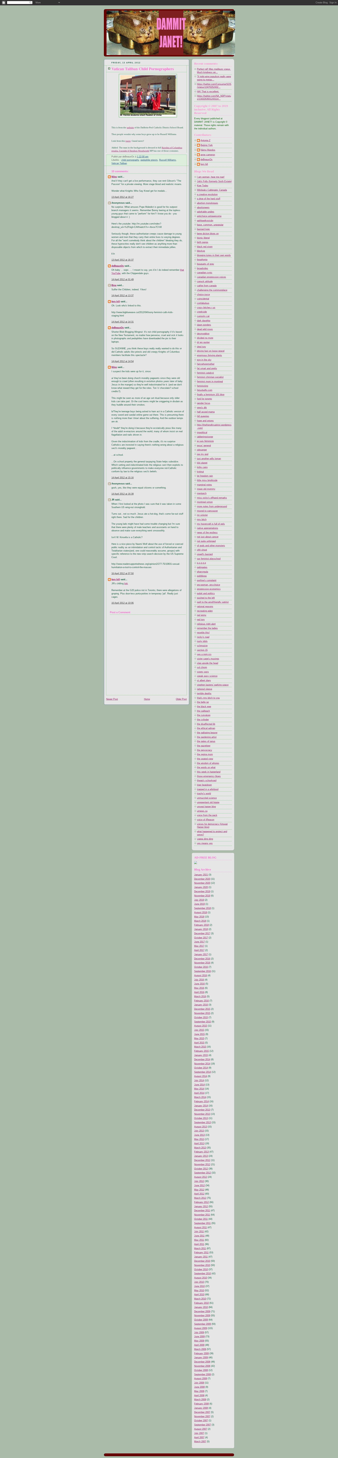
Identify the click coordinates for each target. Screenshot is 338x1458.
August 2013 (200, 1127)
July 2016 (199, 980)
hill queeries (203, 416)
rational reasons (205, 606)
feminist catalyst (205, 373)
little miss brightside (207, 480)
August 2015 (200, 1026)
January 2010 (201, 1307)
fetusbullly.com (204, 390)
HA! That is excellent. (208, 91)
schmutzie (202, 645)
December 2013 (202, 1110)
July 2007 (199, 1433)
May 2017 (199, 946)
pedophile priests (149, 160)
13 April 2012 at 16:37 (122, 260)
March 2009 (200, 1349)
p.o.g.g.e (201, 563)
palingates (202, 567)
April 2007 (199, 1437)
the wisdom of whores (208, 763)
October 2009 (201, 1320)
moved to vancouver (207, 511)
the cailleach (203, 711)
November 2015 (202, 1013)
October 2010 (201, 1269)
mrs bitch (201, 519)
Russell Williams (167, 160)
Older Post (181, 699)
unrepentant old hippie (208, 802)
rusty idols (202, 641)
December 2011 (202, 1210)
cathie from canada (207, 285)
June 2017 (199, 942)
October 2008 (201, 1370)
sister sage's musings (208, 659)
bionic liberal (203, 238)
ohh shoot (202, 550)
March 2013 (200, 1148)
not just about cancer (207, 537)
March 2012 (200, 1198)
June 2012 (199, 1185)
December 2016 (202, 959)
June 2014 (199, 1085)
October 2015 (201, 1017)
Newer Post (112, 699)
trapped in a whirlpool (207, 789)
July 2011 (199, 1231)
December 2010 (202, 1261)
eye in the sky (204, 360)
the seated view (205, 759)
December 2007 (202, 1412)
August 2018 (200, 912)
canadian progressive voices (211, 277)
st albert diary (204, 680)
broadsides (202, 268)
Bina (113, 285)
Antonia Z (205, 140)
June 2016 (199, 984)
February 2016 (201, 1001)
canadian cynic (204, 272)
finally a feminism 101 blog (210, 394)
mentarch (201, 493)
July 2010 (199, 1282)
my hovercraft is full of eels (211, 524)
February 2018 (201, 925)
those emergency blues (209, 776)
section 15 (202, 650)
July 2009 (199, 1332)
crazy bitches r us (206, 307)
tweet (128, 141)
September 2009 (202, 1324)
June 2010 (199, 1286)
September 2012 (202, 1173)
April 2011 (199, 1244)
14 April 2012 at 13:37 (122, 295)
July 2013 (199, 1131)
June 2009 (199, 1336)
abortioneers (203, 207)
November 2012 (202, 1164)
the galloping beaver (207, 732)
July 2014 (199, 1080)
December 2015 (202, 1009)
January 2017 (201, 954)
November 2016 (202, 963)
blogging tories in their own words (214, 255)
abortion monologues (207, 203)
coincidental (203, 299)
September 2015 (202, 1022)
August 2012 (200, 1177)
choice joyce (203, 294)
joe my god (202, 454)
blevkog (201, 251)
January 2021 (201, 875)
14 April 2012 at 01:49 (122, 279)
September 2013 (202, 1122)
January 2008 (201, 1408)
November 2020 (202, 883)
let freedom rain (205, 476)
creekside (202, 312)
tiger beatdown (204, 785)
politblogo (202, 576)
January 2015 (201, 1055)
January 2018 (201, 929)
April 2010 (199, 1294)
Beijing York (207, 145)
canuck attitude (205, 281)
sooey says (203, 672)
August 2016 (200, 975)
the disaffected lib (206, 724)
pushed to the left (206, 598)
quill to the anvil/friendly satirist (213, 602)
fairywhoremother (205, 364)
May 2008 (199, 1391)
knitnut (200, 471)
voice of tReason (205, 819)
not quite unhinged (206, 541)
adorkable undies (205, 212)
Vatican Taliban (119, 163)
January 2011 (201, 1257)
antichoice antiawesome (209, 216)
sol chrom (202, 667)
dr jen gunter (203, 342)
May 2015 (199, 1038)
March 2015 (200, 1047)
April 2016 (199, 992)
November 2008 (202, 1366)
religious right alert (206, 624)
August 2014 (200, 1076)
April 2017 (199, 950)
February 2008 (201, 1404)
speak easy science (207, 676)
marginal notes (204, 485)
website (130, 127)
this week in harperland (208, 772)
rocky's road (203, 637)
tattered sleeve (204, 689)
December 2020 (202, 879)
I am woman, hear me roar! (210, 177)
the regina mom (205, 754)
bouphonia (202, 259)
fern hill (115, 301)
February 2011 (201, 1252)
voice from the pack (207, 815)
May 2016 (199, 988)
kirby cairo (202, 467)
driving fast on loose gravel (210, 351)
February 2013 (201, 1152)
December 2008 (202, 1362)
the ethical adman (206, 728)
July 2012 (199, 1181)
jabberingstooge (205, 437)
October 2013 (201, 1118)
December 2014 (202, 1059)
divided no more (205, 338)
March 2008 (200, 1399)
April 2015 (199, 1043)
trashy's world (204, 793)
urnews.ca (202, 811)
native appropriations (207, 528)
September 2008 (202, 1374)
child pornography (130, 160)
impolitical (202, 432)
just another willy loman (209, 458)
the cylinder (203, 719)
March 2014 (200, 1097)
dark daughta (203, 320)
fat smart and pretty (207, 368)
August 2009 (200, 1328)
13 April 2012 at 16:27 (122, 197)
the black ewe (204, 706)
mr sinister (202, 515)
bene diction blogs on (208, 233)
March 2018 (200, 921)
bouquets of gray (205, 264)
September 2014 (202, 1072)
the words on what (206, 767)
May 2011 (199, 1240)
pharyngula (202, 572)
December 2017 (202, 933)
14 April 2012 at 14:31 (122, 322)
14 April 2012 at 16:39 (122, 494)
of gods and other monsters (211, 545)
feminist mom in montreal (210, 381)
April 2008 (199, 1395)
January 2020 (201, 887)
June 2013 (199, 1135)
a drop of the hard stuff (208, 198)
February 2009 (201, 1353)
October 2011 (201, 1219)
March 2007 (200, 1441)
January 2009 (201, 1357)
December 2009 (202, 1311)
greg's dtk (202, 407)
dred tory (201, 347)
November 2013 (202, 1114)
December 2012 (202, 1160)
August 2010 (200, 1278)
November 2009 (202, 1315)
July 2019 (199, 900)
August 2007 (200, 1429)
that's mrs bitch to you (208, 698)
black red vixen (204, 246)
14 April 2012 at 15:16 (122, 477)
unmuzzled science (207, 798)
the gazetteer (203, 746)
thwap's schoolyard (206, 780)
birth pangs (202, 242)
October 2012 (201, 1169)
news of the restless (207, 532)
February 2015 (201, 1051)
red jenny (201, 615)
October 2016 (201, 967)
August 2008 (200, 1378)
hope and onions (205, 420)
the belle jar (203, 702)
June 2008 (199, 1387)
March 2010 (200, 1299)
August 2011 (200, 1227)
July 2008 (199, 1383)
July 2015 (199, 1030)
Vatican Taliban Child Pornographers (142, 69)
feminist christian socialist (210, 377)
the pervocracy (204, 750)
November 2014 (202, 1064)
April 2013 (199, 1143)
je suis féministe (205, 441)
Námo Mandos (208, 150)
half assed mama (206, 412)
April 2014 (199, 1093)
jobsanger (202, 450)
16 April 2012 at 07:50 (122, 573)
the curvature (203, 715)
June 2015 (199, 1034)
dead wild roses (205, 329)
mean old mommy (206, 489)
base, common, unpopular (210, 225)
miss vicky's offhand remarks (212, 498)
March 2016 (200, 996)
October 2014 (201, 1068)
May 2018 (199, 917)
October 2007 (201, 1420)
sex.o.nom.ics (204, 654)
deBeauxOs (117, 266)
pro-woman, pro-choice (208, 585)
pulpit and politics (206, 593)
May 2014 (199, 1089)
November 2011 (202, 1215)
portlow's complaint (206, 580)
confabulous (203, 303)
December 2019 (202, 891)
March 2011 (200, 1248)
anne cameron (208, 155)
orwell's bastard (205, 554)
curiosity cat (203, 316)
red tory (201, 619)
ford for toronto (204, 399)
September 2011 (202, 1223)
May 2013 (199, 1139)
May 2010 (199, 1290)
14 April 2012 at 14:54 (122, 361)
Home (147, 699)
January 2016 (201, 1005)
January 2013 (201, 1156)
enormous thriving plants (209, 355)
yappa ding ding (205, 839)
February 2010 (201, 1303)
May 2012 (199, 1190)
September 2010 (202, 1273)
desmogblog (203, 333)
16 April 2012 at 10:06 (122, 603)
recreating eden (205, 611)
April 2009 (199, 1345)
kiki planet (202, 463)
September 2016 (202, 971)
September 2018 (202, 908)
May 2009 (199, 1341)
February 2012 (201, 1202)
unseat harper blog (206, 806)
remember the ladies (207, 628)
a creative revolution (207, 194)
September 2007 (202, 1425)
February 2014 (201, 1101)
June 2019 (199, 904)
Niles (114, 177)
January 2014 (201, 1106)
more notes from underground (212, 506)
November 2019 (202, 896)
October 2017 (201, 938)
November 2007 (202, 1416)
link (126, 583)
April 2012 (199, 1194)
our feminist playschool (209, 558)
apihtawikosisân (205, 220)
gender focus (203, 403)
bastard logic (203, 229)
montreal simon (205, 502)
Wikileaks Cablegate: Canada (212, 190)
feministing (202, 386)
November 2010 (202, 1265)
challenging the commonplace (212, 290)
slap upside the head (207, 663)
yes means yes (205, 843)
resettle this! (203, 632)
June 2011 (199, 1236)
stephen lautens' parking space (213, 685)
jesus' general (204, 445)
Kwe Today (202, 185)
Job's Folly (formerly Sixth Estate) (214, 181)
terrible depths (204, 693)
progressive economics (209, 589)
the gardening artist (207, 737)
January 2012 (201, 1206)
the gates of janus (206, 741)
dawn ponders (204, 325)
